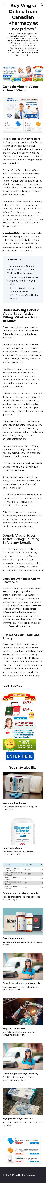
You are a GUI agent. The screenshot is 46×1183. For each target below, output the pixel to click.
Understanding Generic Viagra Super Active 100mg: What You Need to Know (20, 269)
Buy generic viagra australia (18, 1118)
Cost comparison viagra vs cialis (20, 893)
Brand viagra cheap (13, 938)
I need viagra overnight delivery (20, 1073)
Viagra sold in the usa (14, 803)
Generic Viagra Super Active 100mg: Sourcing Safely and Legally (22, 280)
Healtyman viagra (12, 848)
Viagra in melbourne (14, 1028)
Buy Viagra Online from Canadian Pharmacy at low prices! (23, 17)
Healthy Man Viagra (12, 686)
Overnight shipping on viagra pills (21, 983)
